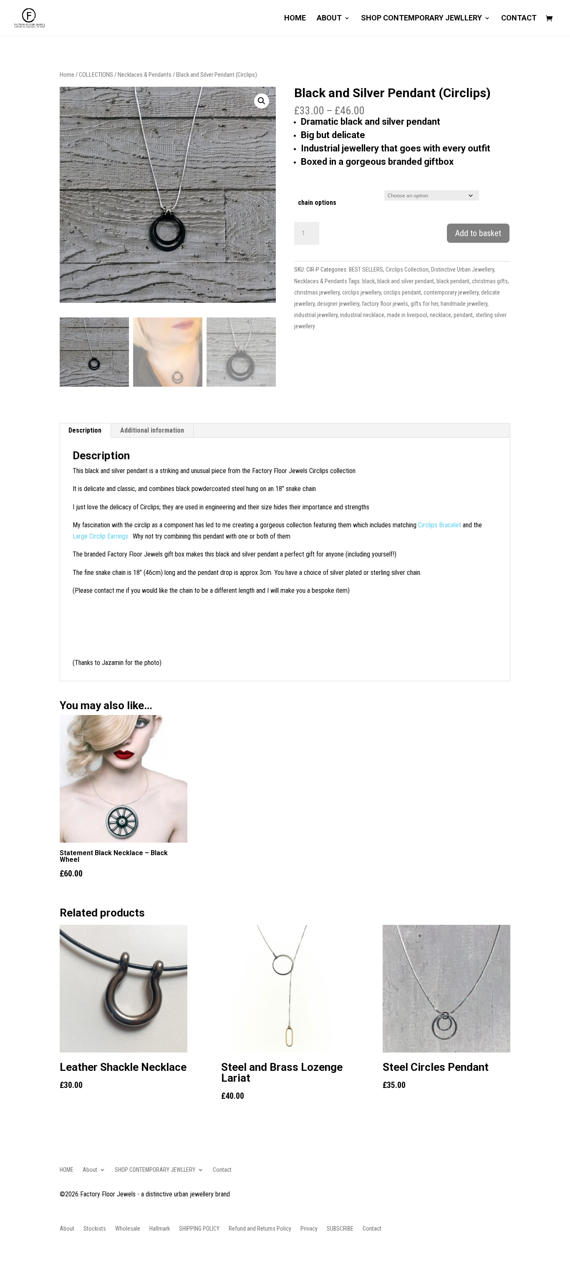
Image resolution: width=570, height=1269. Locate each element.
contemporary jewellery (451, 292)
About (329, 18)
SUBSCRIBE (340, 1229)
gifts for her (424, 303)
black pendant (452, 281)
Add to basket (478, 233)
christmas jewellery (317, 292)
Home (67, 74)
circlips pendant (402, 292)
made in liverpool (407, 315)
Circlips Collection (407, 269)
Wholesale (127, 1229)
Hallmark (159, 1229)
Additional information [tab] (152, 430)
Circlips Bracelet (439, 525)
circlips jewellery (361, 292)
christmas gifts (490, 281)
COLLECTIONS (96, 74)
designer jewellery (338, 303)
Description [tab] (84, 430)
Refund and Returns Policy (260, 1229)
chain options (317, 202)
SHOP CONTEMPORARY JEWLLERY (421, 18)
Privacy (309, 1229)
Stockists (94, 1229)
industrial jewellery (316, 315)
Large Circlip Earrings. (102, 536)
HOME (295, 18)
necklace (440, 315)
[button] (261, 100)
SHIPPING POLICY (199, 1229)
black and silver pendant (405, 281)
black (368, 281)
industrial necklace (362, 315)
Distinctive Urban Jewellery (462, 269)
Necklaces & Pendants (145, 74)
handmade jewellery (464, 303)
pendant (463, 315)
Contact (519, 18)
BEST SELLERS (366, 269)
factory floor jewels (385, 303)
